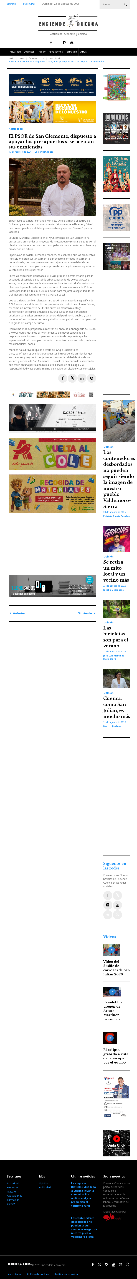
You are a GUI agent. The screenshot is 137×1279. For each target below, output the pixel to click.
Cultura (84, 51)
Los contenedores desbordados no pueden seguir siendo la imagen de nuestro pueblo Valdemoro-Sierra (84, 1227)
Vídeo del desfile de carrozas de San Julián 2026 (116, 968)
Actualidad (15, 51)
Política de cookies (38, 1274)
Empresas (29, 51)
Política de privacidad (67, 1274)
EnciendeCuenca (44, 151)
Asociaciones (56, 51)
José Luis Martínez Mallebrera (113, 657)
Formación (71, 51)
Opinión (11, 4)
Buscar (125, 4)
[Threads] (107, 914)
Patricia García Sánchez (116, 516)
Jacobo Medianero (113, 589)
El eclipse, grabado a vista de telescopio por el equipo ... (116, 1056)
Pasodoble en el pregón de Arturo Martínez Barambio (116, 1010)
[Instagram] (107, 905)
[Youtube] (117, 905)
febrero (33, 58)
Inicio (11, 58)
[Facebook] (107, 895)
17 (43, 58)
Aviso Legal (14, 1274)
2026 (21, 58)
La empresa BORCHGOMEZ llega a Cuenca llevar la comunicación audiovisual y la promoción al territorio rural (83, 1194)
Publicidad (29, 4)
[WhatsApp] (117, 914)
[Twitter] (117, 895)
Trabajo (41, 51)
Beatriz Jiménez (112, 726)
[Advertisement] (53, 543)
